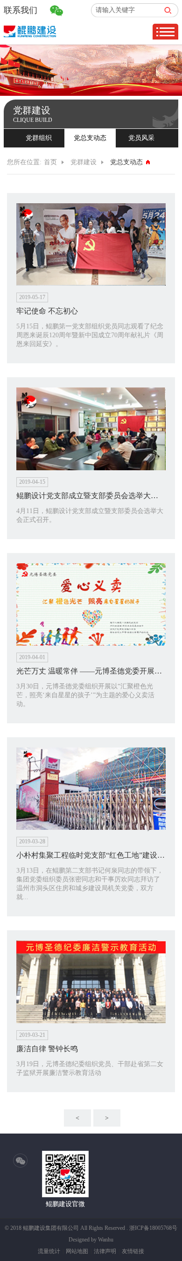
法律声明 (105, 1251)
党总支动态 (90, 137)
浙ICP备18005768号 (153, 1228)
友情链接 (133, 1251)
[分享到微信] (20, 1161)
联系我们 (20, 10)
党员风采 (141, 137)
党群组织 (39, 137)
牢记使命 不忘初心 (47, 311)
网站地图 (77, 1251)
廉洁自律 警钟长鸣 (47, 1049)
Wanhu (105, 1239)
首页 (50, 162)
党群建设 (83, 162)
